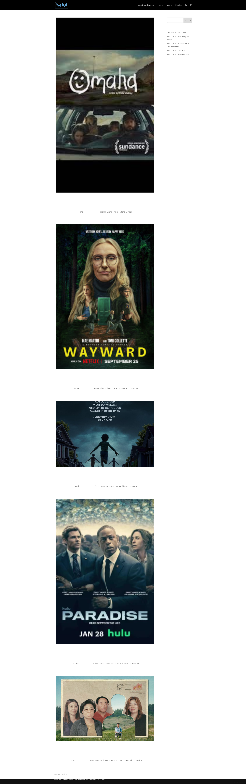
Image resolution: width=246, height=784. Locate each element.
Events (160, 5)
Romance (110, 663)
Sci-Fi (116, 388)
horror (110, 388)
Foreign (119, 760)
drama (103, 212)
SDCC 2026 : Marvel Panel (178, 54)
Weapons (104, 481)
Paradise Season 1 (105, 658)
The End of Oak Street (176, 32)
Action (96, 388)
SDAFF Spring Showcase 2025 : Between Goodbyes (105, 755)
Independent (119, 212)
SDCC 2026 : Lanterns (176, 50)
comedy (104, 486)
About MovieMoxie (146, 5)
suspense (123, 388)
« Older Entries (60, 774)
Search (188, 20)
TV (186, 5)
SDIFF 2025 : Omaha (105, 207)
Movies (178, 5)
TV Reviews (133, 388)
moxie (82, 212)
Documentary (96, 760)
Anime (169, 5)
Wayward (104, 383)
